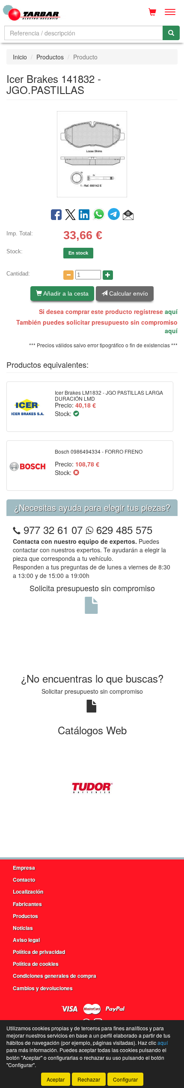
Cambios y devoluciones (43, 988)
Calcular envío (127, 293)
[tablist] (92, 787)
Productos (50, 57)
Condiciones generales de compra (54, 975)
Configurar (125, 1079)
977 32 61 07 (53, 529)
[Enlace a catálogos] (92, 787)
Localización (28, 891)
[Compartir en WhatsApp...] (100, 215)
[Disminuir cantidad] (68, 275)
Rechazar (88, 1079)
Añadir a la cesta (65, 293)
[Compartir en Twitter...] (70, 215)
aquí (171, 311)
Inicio (20, 57)
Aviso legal (26, 940)
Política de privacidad (39, 952)
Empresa (24, 867)
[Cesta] (152, 12)
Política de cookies (36, 964)
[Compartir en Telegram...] (115, 215)
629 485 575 (122, 529)
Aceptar (56, 1079)
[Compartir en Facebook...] (56, 215)
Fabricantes (27, 904)
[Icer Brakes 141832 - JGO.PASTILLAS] (92, 153)
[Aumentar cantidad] (108, 275)
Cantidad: (18, 273)
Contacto (24, 879)
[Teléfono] (17, 529)
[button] (128, 215)
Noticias (23, 928)
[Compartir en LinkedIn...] (84, 215)
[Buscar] (171, 33)
